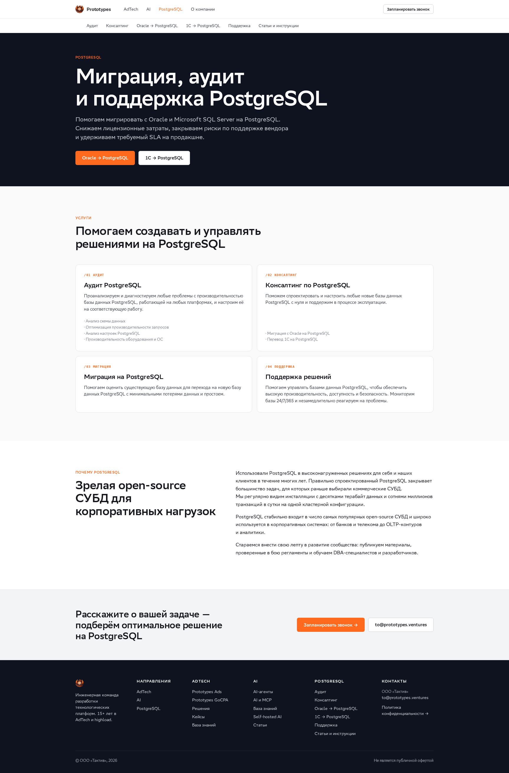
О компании (203, 9)
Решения (201, 708)
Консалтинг (117, 25)
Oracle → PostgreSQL (157, 25)
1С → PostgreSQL (203, 25)
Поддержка (239, 25)
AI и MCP (262, 700)
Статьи (260, 725)
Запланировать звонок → (331, 624)
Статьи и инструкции (279, 25)
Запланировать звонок (408, 9)
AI (148, 9)
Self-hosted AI (267, 716)
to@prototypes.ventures (401, 624)
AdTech (131, 9)
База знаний (204, 725)
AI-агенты (263, 691)
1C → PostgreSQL (164, 157)
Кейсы (198, 716)
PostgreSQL (171, 9)
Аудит (92, 25)
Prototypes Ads (207, 691)
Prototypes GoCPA (210, 700)
